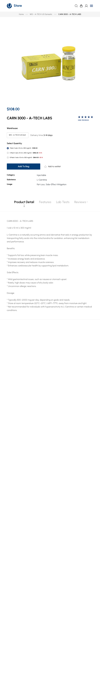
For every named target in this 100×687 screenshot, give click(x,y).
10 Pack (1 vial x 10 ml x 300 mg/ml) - (26, 157)
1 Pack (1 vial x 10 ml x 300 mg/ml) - (23, 148)
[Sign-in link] (86, 6)
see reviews (83, 120)
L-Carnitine (42, 179)
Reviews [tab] (80, 202)
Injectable (41, 175)
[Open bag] (81, 6)
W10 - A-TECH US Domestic (41, 14)
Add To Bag (23, 166)
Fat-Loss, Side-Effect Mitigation (51, 184)
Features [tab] (45, 202)
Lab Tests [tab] (62, 202)
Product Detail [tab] (24, 202)
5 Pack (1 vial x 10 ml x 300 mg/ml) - (26, 153)
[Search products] (76, 6)
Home (21, 14)
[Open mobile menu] (91, 6)
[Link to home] (14, 6)
